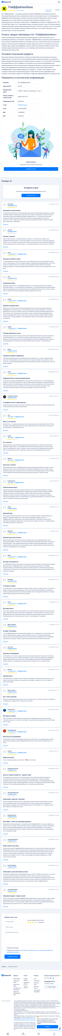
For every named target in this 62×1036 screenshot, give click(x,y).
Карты (39, 1034)
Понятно (47, 1026)
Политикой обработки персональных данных (31, 1018)
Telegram (28, 1024)
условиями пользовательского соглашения (33, 950)
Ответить (5, 224)
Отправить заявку (31, 169)
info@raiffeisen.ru (22, 105)
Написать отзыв (31, 195)
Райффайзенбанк (12, 231)
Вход (54, 1034)
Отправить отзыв (12, 956)
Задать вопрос (52, 986)
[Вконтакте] (50, 978)
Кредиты (23, 1034)
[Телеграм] (53, 978)
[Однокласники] (45, 978)
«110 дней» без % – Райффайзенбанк (17, 254)
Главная (4, 966)
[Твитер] (48, 978)
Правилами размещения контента (21, 1020)
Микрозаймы (16, 978)
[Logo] (6, 2)
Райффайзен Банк (12, 205)
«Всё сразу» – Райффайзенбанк (16, 416)
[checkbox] (5, 948)
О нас (35, 978)
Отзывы (57, 9)
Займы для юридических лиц (16, 993)
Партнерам (36, 980)
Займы (7, 1034)
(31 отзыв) (21, 10)
